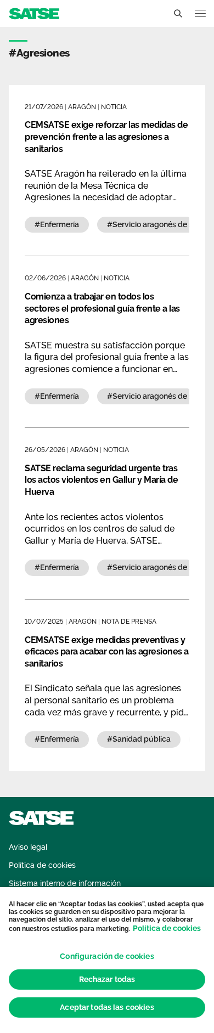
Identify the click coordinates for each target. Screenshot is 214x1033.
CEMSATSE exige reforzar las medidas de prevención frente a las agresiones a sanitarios (106, 137)
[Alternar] (178, 13)
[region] (107, 960)
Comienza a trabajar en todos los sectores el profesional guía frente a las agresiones (102, 308)
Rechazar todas (107, 979)
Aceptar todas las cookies (107, 1007)
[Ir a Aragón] (34, 13)
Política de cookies (167, 928)
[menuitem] (28, 847)
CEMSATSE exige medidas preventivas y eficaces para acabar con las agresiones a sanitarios (107, 652)
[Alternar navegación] (200, 13)
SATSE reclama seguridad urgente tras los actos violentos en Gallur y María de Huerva (101, 480)
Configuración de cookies (107, 956)
